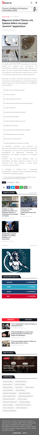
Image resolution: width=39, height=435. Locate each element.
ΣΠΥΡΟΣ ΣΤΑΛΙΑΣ (22, 399)
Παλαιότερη (33, 245)
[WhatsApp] (21, 187)
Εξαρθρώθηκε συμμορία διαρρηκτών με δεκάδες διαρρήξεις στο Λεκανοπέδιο (9, 236)
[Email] (25, 187)
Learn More (17, 433)
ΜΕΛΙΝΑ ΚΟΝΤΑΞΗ (7, 384)
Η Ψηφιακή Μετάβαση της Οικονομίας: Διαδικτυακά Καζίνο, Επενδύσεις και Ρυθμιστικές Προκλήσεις (22, 333)
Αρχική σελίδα (6, 17)
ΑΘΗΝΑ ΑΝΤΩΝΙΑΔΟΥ (21, 408)
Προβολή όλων (33, 192)
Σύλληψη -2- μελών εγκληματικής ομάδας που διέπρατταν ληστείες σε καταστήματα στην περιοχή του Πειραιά (10, 212)
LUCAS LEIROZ (19, 387)
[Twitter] (13, 187)
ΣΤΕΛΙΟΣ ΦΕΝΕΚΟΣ (8, 390)
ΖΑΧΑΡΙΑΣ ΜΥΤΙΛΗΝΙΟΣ (9, 399)
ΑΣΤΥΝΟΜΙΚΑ (15, 17)
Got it (25, 433)
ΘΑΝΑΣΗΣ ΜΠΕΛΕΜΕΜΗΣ (9, 411)
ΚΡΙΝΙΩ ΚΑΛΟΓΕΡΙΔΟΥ (24, 393)
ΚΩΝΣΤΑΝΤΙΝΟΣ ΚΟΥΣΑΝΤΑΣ (23, 405)
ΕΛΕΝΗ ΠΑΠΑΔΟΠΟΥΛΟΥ (9, 396)
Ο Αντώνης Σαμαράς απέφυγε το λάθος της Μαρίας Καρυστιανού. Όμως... (23, 342)
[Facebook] (8, 187)
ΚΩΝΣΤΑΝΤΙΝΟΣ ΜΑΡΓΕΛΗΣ (25, 396)
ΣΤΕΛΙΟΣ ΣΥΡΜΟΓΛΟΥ (21, 381)
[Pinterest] (17, 187)
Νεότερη (5, 245)
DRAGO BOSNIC (29, 387)
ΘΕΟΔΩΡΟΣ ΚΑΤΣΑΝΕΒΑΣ (9, 393)
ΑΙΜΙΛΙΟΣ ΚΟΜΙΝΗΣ (8, 405)
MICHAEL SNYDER (20, 390)
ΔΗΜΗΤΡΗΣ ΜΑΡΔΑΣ (25, 402)
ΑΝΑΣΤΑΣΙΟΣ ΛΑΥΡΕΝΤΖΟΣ (10, 402)
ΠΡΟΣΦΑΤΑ (28, 320)
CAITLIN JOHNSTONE (8, 408)
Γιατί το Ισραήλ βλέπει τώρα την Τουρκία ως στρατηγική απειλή (24, 325)
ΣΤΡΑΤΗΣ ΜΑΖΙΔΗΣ (7, 381)
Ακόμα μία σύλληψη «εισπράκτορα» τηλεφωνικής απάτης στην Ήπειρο (28, 211)
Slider (17, 182)
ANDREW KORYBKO (8, 387)
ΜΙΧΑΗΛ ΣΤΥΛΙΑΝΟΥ (20, 384)
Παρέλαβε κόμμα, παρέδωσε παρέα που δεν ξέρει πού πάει (19, 367)
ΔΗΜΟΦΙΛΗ (10, 320)
